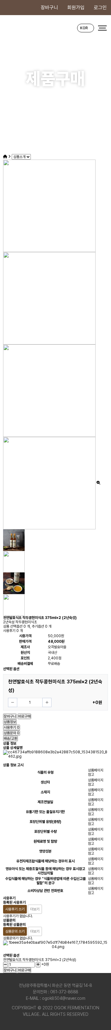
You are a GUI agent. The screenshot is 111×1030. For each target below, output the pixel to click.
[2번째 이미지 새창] (14, 561)
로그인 (100, 7)
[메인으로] (5, 156)
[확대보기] (98, 483)
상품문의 (11, 733)
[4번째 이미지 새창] (14, 604)
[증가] (46, 702)
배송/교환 (10, 738)
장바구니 (49, 7)
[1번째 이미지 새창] (14, 540)
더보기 (34, 909)
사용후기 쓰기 (15, 909)
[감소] (12, 702)
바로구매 (24, 716)
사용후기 (11, 727)
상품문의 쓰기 (15, 931)
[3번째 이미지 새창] (14, 583)
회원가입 (75, 7)
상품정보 (10, 722)
